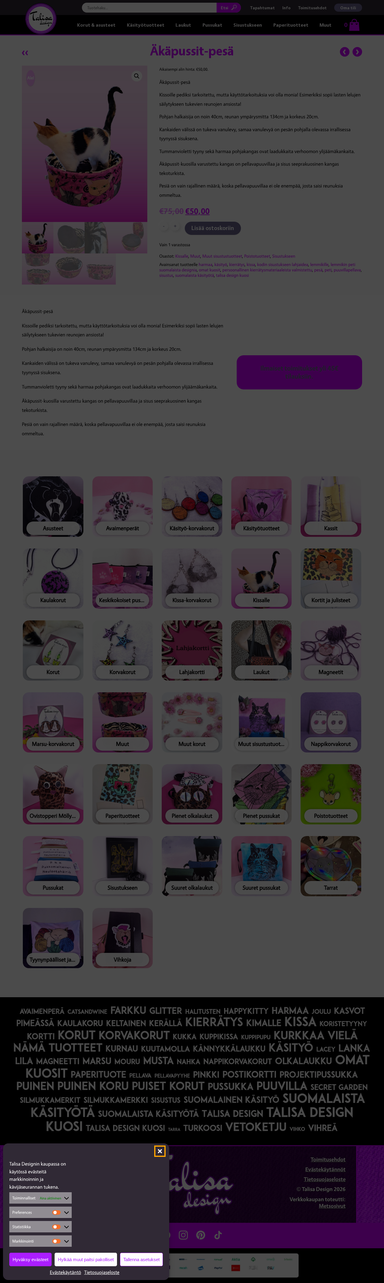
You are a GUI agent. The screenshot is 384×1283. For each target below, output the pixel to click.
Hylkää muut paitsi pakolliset (86, 1259)
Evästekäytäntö (65, 1272)
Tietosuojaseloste (101, 1272)
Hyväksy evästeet (30, 1259)
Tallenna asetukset (141, 1259)
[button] (160, 1151)
